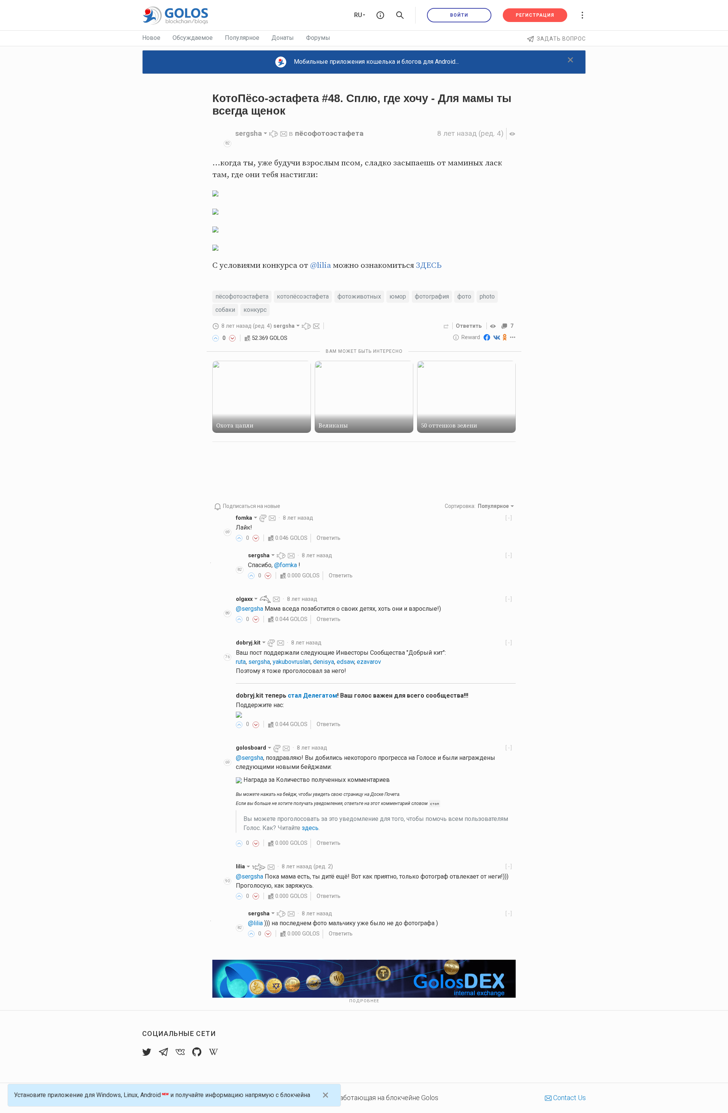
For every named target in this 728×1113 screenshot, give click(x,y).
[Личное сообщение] (283, 133)
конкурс (255, 309)
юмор (397, 296)
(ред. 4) (470, 133)
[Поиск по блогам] (400, 15)
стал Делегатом (312, 695)
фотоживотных (359, 296)
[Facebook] (486, 337)
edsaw (345, 661)
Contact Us (569, 1098)
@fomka (285, 565)
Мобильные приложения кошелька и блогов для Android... (376, 61)
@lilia (320, 265)
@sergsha (249, 608)
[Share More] (513, 337)
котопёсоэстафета (303, 296)
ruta (241, 661)
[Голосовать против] (232, 338)
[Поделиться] (446, 326)
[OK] (505, 337)
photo (487, 296)
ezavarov (369, 661)
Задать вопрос (561, 39)
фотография (432, 296)
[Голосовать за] (215, 338)
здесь (310, 828)
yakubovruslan (292, 661)
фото (464, 296)
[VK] (496, 337)
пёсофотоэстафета (329, 133)
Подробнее (364, 1000)
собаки (225, 309)
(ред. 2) (307, 866)
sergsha (259, 661)
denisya (323, 661)
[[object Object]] (494, 326)
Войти (459, 15)
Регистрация (535, 15)
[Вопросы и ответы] (380, 15)
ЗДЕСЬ (429, 265)
